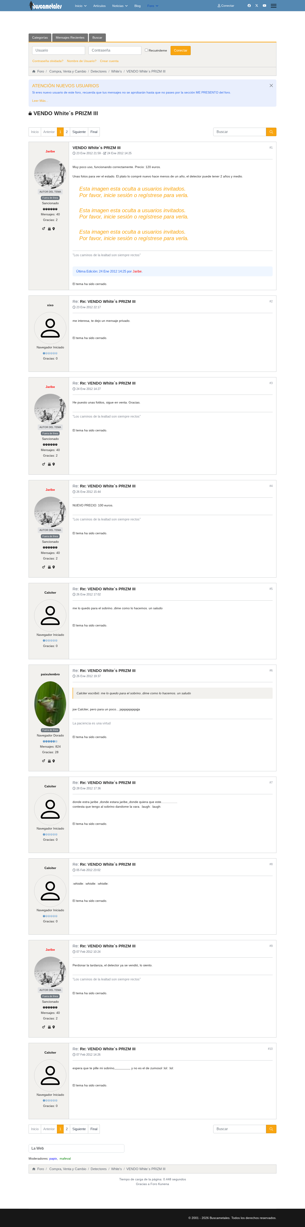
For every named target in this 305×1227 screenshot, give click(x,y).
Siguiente (79, 132)
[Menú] (273, 5)
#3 (271, 383)
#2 (271, 301)
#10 (270, 1048)
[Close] (271, 85)
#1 (271, 147)
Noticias (117, 6)
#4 (271, 486)
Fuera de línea (50, 197)
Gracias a (143, 1184)
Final (93, 132)
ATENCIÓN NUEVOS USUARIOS (65, 85)
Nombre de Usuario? (81, 61)
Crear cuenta (109, 61)
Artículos (99, 6)
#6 (271, 670)
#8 (271, 864)
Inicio (78, 6)
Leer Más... (40, 100)
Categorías (40, 37)
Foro (150, 6)
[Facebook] (249, 5)
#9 (271, 946)
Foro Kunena (159, 1184)
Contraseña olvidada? (47, 61)
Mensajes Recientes (70, 37)
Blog (137, 6)
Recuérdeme (158, 50)
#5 (271, 589)
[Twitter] (256, 5)
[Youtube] (264, 5)
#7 (271, 782)
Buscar (97, 37)
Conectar (180, 50)
